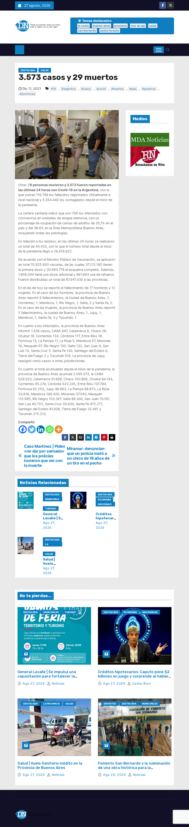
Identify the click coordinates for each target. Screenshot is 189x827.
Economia (104, 499)
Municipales (52, 499)
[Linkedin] (41, 429)
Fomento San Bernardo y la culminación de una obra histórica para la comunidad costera (134, 767)
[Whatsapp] (50, 429)
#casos (86, 89)
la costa (83, 25)
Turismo (50, 508)
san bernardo (87, 30)
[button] (169, 49)
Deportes (110, 703)
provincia (120, 25)
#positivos (149, 89)
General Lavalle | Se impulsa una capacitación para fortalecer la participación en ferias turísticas (48, 676)
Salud (45, 70)
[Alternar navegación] (159, 49)
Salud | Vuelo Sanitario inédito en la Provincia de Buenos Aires (50, 765)
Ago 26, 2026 (115, 775)
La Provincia (51, 544)
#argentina (69, 89)
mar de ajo (138, 25)
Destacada (28, 70)
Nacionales (105, 504)
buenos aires (101, 25)
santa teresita (109, 30)
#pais (132, 89)
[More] (59, 429)
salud (153, 25)
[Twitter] (32, 429)
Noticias (57, 683)
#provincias (27, 94)
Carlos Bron (141, 683)
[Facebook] (23, 429)
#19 (53, 89)
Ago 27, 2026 (34, 683)
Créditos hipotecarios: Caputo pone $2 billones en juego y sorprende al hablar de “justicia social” (133, 676)
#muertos (117, 89)
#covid (101, 89)
